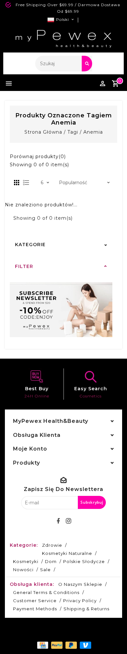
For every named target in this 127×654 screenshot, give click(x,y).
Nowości (23, 569)
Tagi (72, 132)
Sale (45, 569)
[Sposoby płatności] (42, 645)
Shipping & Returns (86, 608)
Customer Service (35, 600)
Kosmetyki (25, 561)
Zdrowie (52, 545)
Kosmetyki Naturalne (67, 553)
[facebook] (58, 521)
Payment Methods (35, 608)
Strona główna (43, 132)
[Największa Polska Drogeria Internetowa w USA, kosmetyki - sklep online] (63, 39)
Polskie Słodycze (84, 561)
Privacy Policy (80, 600)
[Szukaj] (87, 63)
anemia (93, 132)
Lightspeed (79, 633)
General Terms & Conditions (46, 592)
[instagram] (68, 521)
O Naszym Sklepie (80, 584)
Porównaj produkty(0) (38, 156)
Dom (51, 561)
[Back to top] (113, 637)
